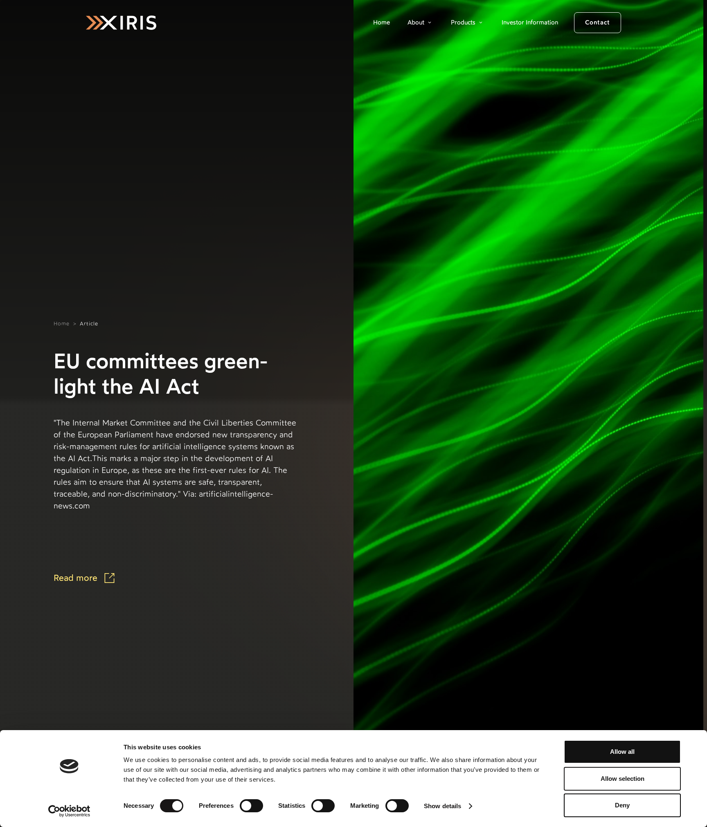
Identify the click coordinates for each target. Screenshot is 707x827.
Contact (597, 22)
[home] (121, 23)
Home (381, 22)
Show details (442, 805)
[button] (420, 22)
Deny (622, 805)
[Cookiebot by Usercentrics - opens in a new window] (69, 811)
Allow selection (622, 778)
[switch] (251, 805)
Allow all (622, 751)
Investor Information (530, 22)
